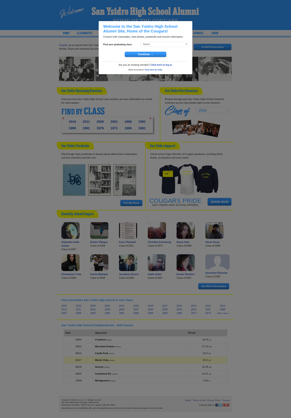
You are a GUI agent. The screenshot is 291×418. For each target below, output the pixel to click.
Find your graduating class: (117, 44)
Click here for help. (154, 70)
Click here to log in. (161, 65)
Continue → (145, 54)
